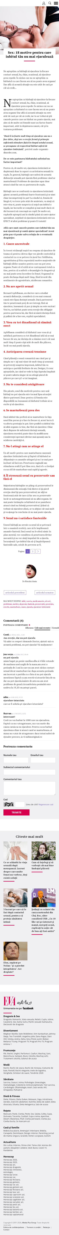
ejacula (30, 607)
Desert (6, 1118)
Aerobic (6, 1101)
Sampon (18, 1056)
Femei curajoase (35, 1135)
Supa (49, 1113)
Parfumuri (25, 1053)
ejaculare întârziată (41, 607)
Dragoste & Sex (11, 1016)
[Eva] (8, 3)
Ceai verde (38, 1087)
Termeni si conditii (34, 1227)
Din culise (7, 1145)
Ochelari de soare (21, 1073)
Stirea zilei (26, 1145)
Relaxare (32, 1099)
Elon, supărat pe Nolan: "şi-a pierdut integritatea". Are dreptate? (13, 967)
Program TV (23, 1041)
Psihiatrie (18, 1090)
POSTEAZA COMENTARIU (15, 625)
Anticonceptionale (34, 1085)
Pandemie (8, 1150)
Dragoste (7, 1019)
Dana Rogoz (41, 1036)
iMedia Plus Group (29, 1222)
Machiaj (42, 1053)
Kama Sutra (22, 1022)
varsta (29, 601)
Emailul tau (37, 755)
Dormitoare (18, 1133)
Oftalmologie (20, 1087)
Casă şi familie (11, 1127)
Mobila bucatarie (11, 1130)
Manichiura (8, 1056)
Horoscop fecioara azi (13, 1189)
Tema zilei (36, 1145)
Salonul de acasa (29, 1058)
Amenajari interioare (29, 1130)
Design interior (31, 1133)
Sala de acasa (42, 1104)
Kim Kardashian (41, 1033)
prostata (49, 604)
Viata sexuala (28, 1019)
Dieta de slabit (43, 1101)
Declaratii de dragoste (13, 1024)
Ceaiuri (14, 1082)
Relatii (38, 1019)
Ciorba (21, 1113)
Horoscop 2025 (10, 1162)
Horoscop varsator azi (13, 1202)
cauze (23, 607)
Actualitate (9, 1142)
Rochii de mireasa (33, 1068)
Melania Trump (10, 1041)
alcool (47, 601)
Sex (14, 1022)
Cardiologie (8, 1087)
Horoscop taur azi (11, 1192)
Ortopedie (8, 1090)
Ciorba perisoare (32, 1118)
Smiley (11, 1039)
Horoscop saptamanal (13, 1214)
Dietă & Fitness (11, 1096)
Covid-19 (43, 1147)
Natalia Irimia (31, 581)
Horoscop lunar (10, 1174)
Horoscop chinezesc (12, 1169)
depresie (23, 604)
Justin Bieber (43, 1039)
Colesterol (20, 1085)
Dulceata (7, 1116)
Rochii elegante (22, 1070)
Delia (23, 1039)
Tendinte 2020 (36, 1073)
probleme (7, 604)
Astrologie (8, 1172)
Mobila (43, 1130)
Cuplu (44, 1019)
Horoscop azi (9, 1164)
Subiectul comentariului (16, 767)
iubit (24, 601)
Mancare (7, 1113)
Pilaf (22, 1118)
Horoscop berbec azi (12, 1212)
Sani (48, 1053)
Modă (6, 1064)
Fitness (12, 1099)
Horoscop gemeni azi (13, 1187)
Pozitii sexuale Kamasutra (40, 1022)
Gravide (24, 1135)
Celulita (32, 1056)
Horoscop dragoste (12, 1167)
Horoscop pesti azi (11, 1204)
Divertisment (10, 1030)
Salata (37, 1113)
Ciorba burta (9, 1121)
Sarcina (6, 1082)
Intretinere (47, 1099)
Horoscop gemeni (11, 1182)
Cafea (43, 1113)
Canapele (7, 1133)
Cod (5, 799)
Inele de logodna (38, 1070)
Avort (29, 1087)
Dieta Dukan (22, 1099)
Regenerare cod (46, 804)
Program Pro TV (37, 1041)
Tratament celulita (11, 1058)
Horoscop (8, 1156)
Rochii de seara (17, 1068)
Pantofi (11, 1070)
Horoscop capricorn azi (14, 1194)
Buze (25, 1056)
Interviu (16, 1145)
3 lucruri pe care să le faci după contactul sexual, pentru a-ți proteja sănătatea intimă (14, 915)
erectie (6, 607)
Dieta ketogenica (27, 1104)
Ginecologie (40, 1082)
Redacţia (46, 1227)
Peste (27, 1113)
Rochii (10, 1053)
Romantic (16, 1019)
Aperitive (45, 1116)
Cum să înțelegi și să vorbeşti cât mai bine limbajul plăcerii (43, 865)
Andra (17, 1039)
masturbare (15, 607)
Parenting (43, 1133)
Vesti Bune (33, 1147)
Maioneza (14, 1118)
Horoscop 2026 (10, 1159)
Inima (21, 1082)
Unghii (17, 1053)
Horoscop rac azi (11, 1184)
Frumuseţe (9, 1050)
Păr (4, 1053)
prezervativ (40, 604)
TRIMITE (16, 812)
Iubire (50, 1019)
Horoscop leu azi (11, 1207)
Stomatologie (9, 1085)
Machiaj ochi (42, 1056)
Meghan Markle (10, 1033)
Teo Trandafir (15, 1036)
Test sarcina (49, 1085)
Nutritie (32, 1101)
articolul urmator (45, 592)
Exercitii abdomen (19, 1101)
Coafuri (34, 1053)
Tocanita (16, 1116)
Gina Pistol (31, 1039)
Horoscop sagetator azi (13, 1199)
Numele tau (9, 755)
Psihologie (29, 1082)
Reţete (7, 1110)
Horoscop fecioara (11, 1179)
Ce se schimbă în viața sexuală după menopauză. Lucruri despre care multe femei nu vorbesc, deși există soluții (15, 870)
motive (16, 604)
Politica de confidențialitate (13, 1227)
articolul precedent (15, 592)
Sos (32, 1113)
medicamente (38, 601)
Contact (6, 1230)
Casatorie (7, 1022)
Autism (47, 1135)
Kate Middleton (26, 1033)
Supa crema (34, 1116)
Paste (14, 1113)
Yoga (39, 1099)
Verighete (7, 1073)
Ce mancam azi (23, 1121)
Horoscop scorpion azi (13, 1197)
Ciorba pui (46, 1118)
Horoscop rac (9, 1177)
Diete (5, 1099)
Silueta (15, 1104)
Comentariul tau (12, 779)
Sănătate (8, 1079)
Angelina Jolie (28, 1036)
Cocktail (24, 1116)
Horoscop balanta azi (13, 1209)
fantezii (31, 604)
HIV (45, 1087)
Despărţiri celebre (19, 1147)
